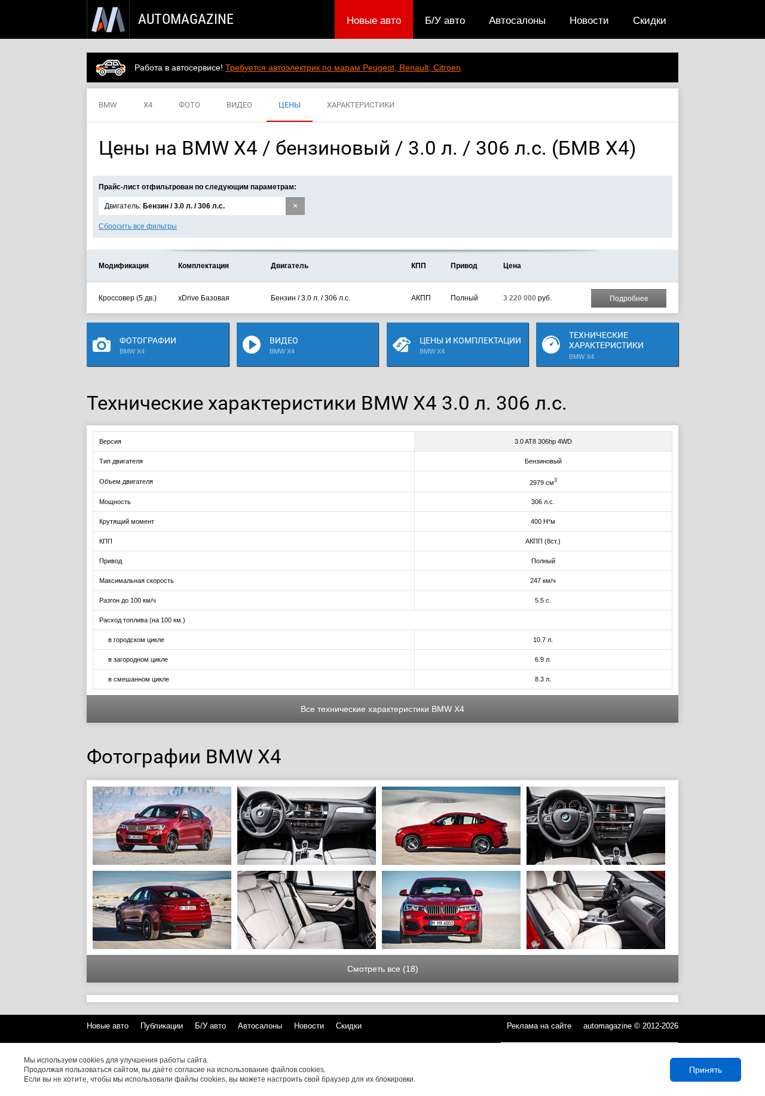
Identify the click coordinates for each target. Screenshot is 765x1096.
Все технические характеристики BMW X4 (382, 709)
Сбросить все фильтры (138, 226)
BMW (108, 104)
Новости (589, 20)
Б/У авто (445, 20)
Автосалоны (517, 20)
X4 (147, 104)
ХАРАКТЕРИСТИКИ (360, 104)
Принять (705, 1069)
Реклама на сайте (539, 1025)
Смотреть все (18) (382, 969)
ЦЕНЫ (290, 104)
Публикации (161, 1025)
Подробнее (629, 298)
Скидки (649, 20)
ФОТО (189, 104)
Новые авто (374, 20)
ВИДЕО (239, 104)
